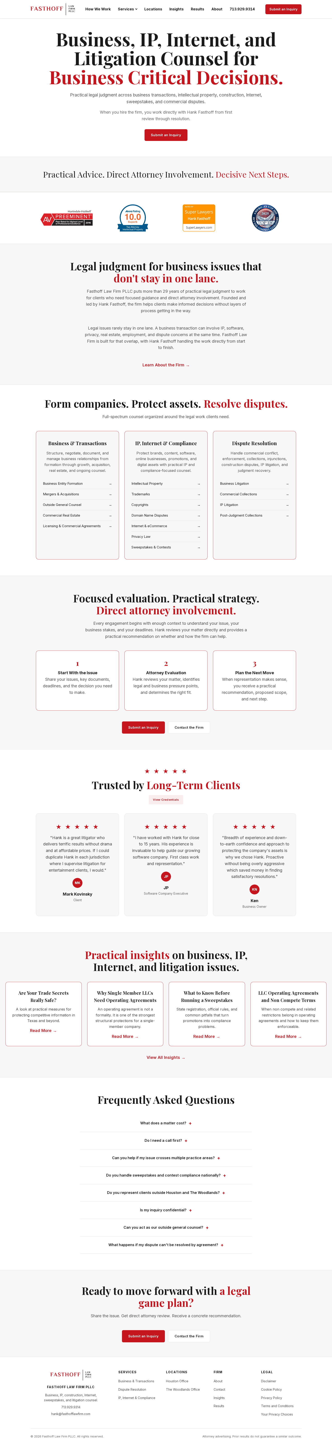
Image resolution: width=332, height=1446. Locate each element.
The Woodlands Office (183, 1389)
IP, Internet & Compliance (136, 1398)
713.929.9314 (242, 9)
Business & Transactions (136, 1381)
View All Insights (163, 1057)
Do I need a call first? (163, 1140)
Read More (40, 1030)
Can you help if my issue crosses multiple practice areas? (163, 1158)
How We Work (98, 9)
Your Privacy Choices (277, 1414)
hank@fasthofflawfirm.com (70, 1414)
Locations (153, 9)
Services (126, 9)
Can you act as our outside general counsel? (163, 1227)
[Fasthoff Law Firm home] (52, 9)
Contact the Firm (189, 727)
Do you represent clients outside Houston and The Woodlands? (163, 1192)
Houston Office (177, 1381)
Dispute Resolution (132, 1389)
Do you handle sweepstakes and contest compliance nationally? (163, 1175)
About (216, 9)
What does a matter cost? (163, 1123)
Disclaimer (268, 1381)
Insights (176, 9)
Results (197, 9)
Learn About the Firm (163, 365)
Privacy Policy (271, 1398)
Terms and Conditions (277, 1406)
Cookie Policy (271, 1389)
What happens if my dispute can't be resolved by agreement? (163, 1244)
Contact (219, 1389)
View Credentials (166, 799)
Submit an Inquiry (283, 9)
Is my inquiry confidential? (163, 1210)
